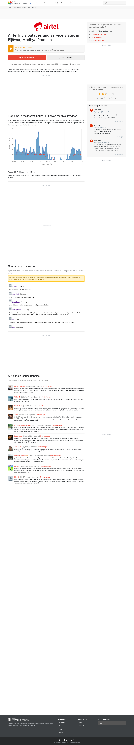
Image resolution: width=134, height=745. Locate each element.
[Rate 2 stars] (103, 94)
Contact (72, 3)
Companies (47, 3)
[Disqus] (46, 306)
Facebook (81, 726)
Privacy (63, 3)
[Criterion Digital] (67, 740)
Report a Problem (28, 57)
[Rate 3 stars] (106, 94)
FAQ (56, 3)
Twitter (80, 722)
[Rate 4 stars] (109, 94)
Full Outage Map (66, 57)
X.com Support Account (99, 34)
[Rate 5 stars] (113, 94)
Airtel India (27, 7)
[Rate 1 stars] (99, 94)
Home (38, 3)
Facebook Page (97, 37)
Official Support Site (98, 40)
